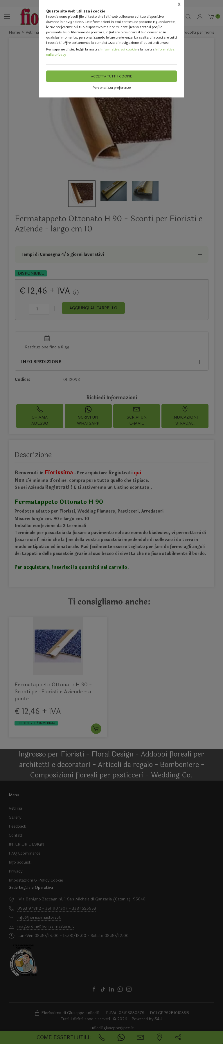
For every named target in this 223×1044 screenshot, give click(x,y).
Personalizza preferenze (112, 87)
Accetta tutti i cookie (111, 76)
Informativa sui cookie (118, 49)
